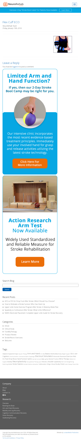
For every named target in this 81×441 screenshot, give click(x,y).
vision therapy (68, 364)
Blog (4, 390)
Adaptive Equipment (9, 354)
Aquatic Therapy (23, 354)
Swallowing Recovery (9, 418)
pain (40, 362)
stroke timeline (28, 364)
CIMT (75, 354)
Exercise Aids (71, 356)
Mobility (9, 362)
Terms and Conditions (9, 438)
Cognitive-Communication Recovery (14, 413)
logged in (15, 66)
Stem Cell (63, 362)
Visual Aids (75, 364)
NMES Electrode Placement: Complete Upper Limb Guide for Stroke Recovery (34, 313)
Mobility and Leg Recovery (11, 411)
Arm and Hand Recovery (11, 408)
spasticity (57, 361)
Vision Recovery (8, 415)
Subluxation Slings (45, 364)
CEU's (72, 354)
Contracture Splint (24, 356)
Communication (13, 356)
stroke (10, 364)
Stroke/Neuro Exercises (14, 337)
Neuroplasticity (19, 361)
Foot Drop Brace (11, 359)
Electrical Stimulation (44, 356)
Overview (6, 403)
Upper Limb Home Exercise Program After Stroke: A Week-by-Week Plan (31, 307)
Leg (42, 359)
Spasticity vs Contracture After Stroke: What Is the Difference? (28, 310)
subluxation (35, 364)
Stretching (5, 364)
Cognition (6, 356)
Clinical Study (9, 329)
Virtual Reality (55, 364)
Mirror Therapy (64, 359)
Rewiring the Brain (9, 406)
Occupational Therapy (33, 362)
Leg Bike (46, 359)
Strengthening (70, 362)
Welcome (8, 340)
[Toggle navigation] (74, 4)
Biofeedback (55, 354)
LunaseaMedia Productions (70, 432)
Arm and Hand (33, 353)
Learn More (65, 10)
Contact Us (6, 393)
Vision (62, 364)
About (5, 388)
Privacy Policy (20, 438)
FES (4, 359)
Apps (16, 354)
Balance (48, 354)
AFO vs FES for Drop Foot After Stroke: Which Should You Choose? (30, 301)
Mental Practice (54, 359)
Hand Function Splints (24, 359)
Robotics (44, 362)
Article (7, 326)
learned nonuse (36, 359)
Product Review (10, 334)
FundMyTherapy (11, 332)
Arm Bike (42, 354)
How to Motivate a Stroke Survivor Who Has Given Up (25, 304)
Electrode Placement (59, 356)
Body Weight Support (64, 354)
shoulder (51, 362)
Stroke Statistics (18, 364)
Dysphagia (32, 356)
